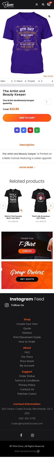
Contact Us (27, 389)
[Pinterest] (30, 130)
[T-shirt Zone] (38, 451)
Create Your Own (27, 324)
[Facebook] (17, 130)
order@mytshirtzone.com (27, 423)
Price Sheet (27, 361)
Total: (6, 109)
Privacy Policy (27, 385)
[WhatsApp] (37, 130)
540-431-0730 (27, 418)
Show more (26, 167)
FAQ (27, 352)
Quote (27, 328)
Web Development (24, 451)
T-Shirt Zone (17, 446)
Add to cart (27, 117)
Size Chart (48, 76)
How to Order (27, 341)
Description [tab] (27, 144)
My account (27, 365)
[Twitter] (23, 130)
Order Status (27, 376)
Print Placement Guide (27, 337)
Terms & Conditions (27, 380)
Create (27, 251)
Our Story (27, 356)
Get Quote (27, 279)
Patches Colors (27, 393)
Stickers (27, 333)
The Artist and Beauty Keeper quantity (18, 102)
